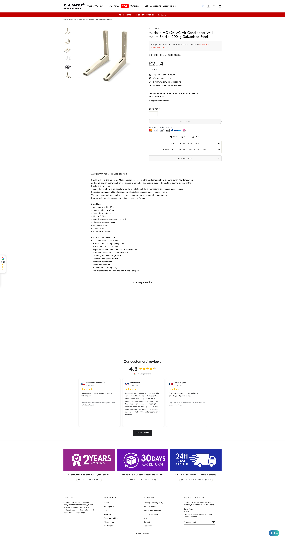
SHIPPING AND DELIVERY (185, 144)
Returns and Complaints (142, 480)
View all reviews (142, 433)
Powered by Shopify (142, 533)
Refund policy (109, 506)
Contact (147, 522)
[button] (274, 533)
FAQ (105, 510)
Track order (148, 526)
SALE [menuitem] (124, 6)
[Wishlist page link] (203, 6)
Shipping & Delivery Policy (196, 480)
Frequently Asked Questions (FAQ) (185, 149)
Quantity (154, 109)
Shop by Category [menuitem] (95, 6)
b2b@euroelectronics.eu (160, 101)
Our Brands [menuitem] (135, 6)
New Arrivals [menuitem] (113, 6)
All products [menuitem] (155, 6)
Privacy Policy (109, 522)
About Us (107, 514)
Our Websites (109, 526)
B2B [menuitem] (147, 6)
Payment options (150, 506)
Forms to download (151, 514)
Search (106, 503)
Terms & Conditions (89, 480)
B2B (145, 518)
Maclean (154, 28)
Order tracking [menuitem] (169, 6)
